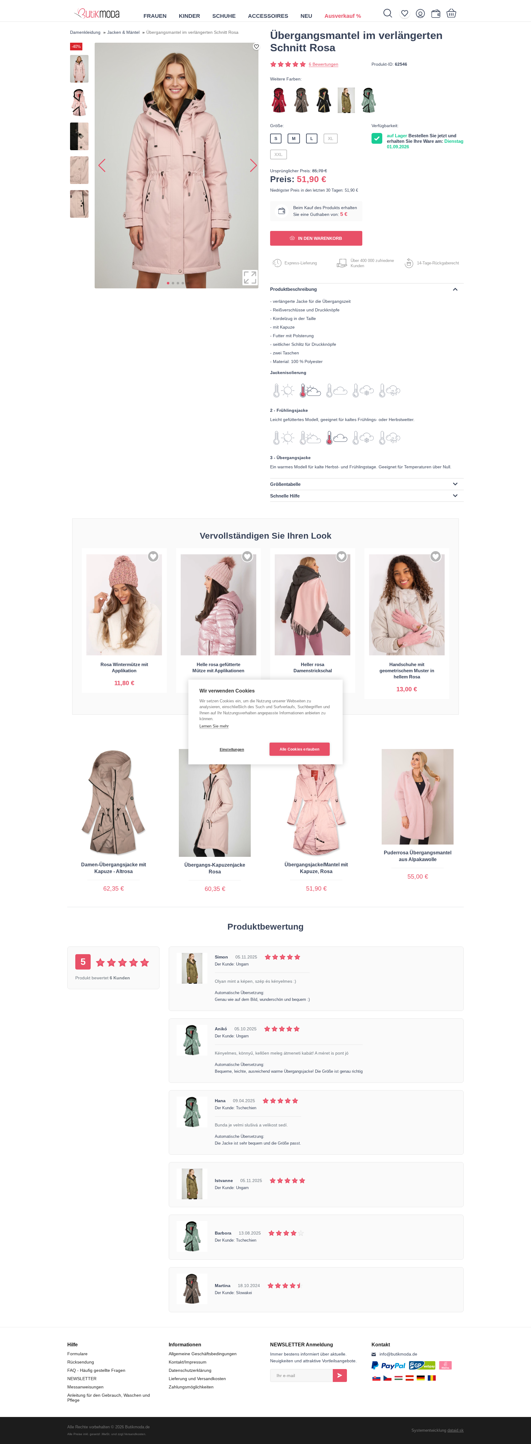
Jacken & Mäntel (123, 32)
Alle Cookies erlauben (299, 749)
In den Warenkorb (319, 238)
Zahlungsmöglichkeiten (191, 1386)
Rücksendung (80, 1362)
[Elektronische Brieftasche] (437, 13)
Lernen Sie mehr (214, 726)
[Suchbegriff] (391, 13)
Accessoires (268, 16)
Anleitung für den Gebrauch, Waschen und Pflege (108, 1398)
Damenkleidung (85, 32)
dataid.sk (455, 1430)
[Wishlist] (407, 13)
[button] (168, 283)
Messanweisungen (85, 1386)
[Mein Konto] (422, 13)
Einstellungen (232, 749)
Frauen (155, 16)
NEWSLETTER (81, 1378)
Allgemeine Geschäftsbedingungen (203, 1353)
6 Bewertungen (323, 64)
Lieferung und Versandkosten (197, 1378)
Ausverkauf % (342, 16)
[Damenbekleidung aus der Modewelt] (96, 10)
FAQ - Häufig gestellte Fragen (96, 1370)
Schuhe (224, 16)
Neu (306, 16)
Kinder (189, 16)
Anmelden (340, 1375)
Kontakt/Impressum (187, 1362)
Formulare (77, 1353)
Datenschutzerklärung (190, 1370)
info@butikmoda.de (398, 1354)
